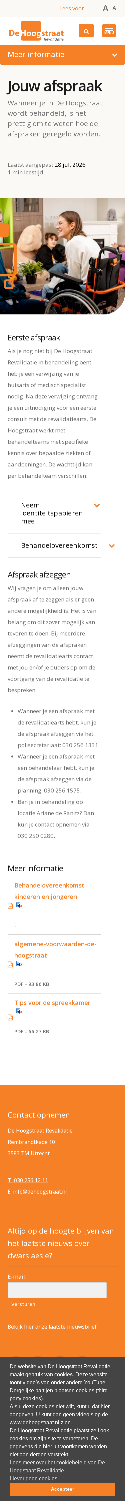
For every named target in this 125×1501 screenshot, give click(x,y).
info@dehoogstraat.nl (37, 1191)
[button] (109, 30)
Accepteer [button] (62, 1489)
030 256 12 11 (28, 1180)
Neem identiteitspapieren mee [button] (52, 512)
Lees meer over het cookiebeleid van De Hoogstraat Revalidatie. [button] (57, 1466)
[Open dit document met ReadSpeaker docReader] (58, 908)
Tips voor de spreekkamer (52, 1003)
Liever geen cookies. (34, 1478)
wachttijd (69, 464)
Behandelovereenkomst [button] (59, 545)
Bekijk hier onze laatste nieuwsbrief (52, 1326)
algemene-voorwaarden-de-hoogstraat (55, 949)
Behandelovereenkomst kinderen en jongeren (49, 891)
